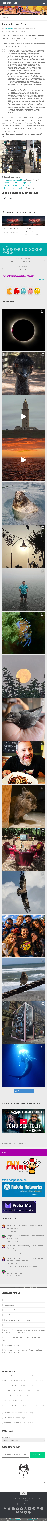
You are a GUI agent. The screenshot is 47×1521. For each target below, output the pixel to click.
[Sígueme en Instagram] (33, 249)
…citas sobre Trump (11, 1345)
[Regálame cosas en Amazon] (22, 249)
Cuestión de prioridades (13, 1300)
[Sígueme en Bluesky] (7, 249)
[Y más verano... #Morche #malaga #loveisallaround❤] (23, 546)
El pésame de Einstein (11, 229)
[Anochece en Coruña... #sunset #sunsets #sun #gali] (23, 459)
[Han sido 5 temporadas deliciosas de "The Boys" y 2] (23, 936)
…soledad (7, 1325)
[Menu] (44, 3)
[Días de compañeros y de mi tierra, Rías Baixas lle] (23, 849)
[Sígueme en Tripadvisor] (4, 252)
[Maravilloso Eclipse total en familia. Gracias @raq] (23, 330)
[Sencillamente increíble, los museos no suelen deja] (23, 1022)
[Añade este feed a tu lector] (4, 249)
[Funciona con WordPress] (17, 1504)
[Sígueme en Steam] (29, 249)
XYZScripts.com (32, 1519)
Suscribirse (38, 1454)
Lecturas (6, 18)
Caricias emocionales (12, 1405)
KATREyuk (9, 29)
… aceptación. (9, 1305)
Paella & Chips (9, 1375)
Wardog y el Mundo (11, 1423)
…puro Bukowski (10, 1315)
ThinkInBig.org (10, 1395)
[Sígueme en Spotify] (11, 249)
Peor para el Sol (9, 2)
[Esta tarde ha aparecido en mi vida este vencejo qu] (23, 719)
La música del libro (12, 180)
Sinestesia (8, 1418)
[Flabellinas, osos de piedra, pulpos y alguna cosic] (23, 633)
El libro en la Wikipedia (14, 188)
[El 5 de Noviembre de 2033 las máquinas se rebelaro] (23, 762)
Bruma (6, 1413)
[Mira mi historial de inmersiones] (7, 252)
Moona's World (10, 1380)
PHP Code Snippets (15, 1519)
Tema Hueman (34, 1504)
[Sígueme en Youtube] (15, 249)
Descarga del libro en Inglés (15, 185)
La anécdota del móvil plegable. (16, 1310)
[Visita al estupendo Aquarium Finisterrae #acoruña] (23, 503)
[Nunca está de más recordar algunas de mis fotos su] (23, 1065)
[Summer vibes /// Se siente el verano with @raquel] (23, 589)
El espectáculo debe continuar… (30, 1226)
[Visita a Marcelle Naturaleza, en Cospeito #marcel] (23, 373)
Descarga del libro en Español (16, 182)
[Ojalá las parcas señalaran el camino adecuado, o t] (23, 676)
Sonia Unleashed (10, 1400)
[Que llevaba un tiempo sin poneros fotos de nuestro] (23, 806)
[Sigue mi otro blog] (11, 252)
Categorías (6, 1437)
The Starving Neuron (12, 1390)
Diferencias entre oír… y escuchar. (17, 1320)
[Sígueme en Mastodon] (40, 249)
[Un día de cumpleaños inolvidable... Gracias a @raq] (23, 892)
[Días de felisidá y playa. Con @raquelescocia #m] (23, 979)
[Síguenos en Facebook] (36, 249)
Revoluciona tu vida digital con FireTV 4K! (18, 1143)
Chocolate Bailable (11, 1385)
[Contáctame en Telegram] (18, 249)
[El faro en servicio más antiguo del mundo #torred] (23, 416)
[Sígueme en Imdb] (26, 249)
